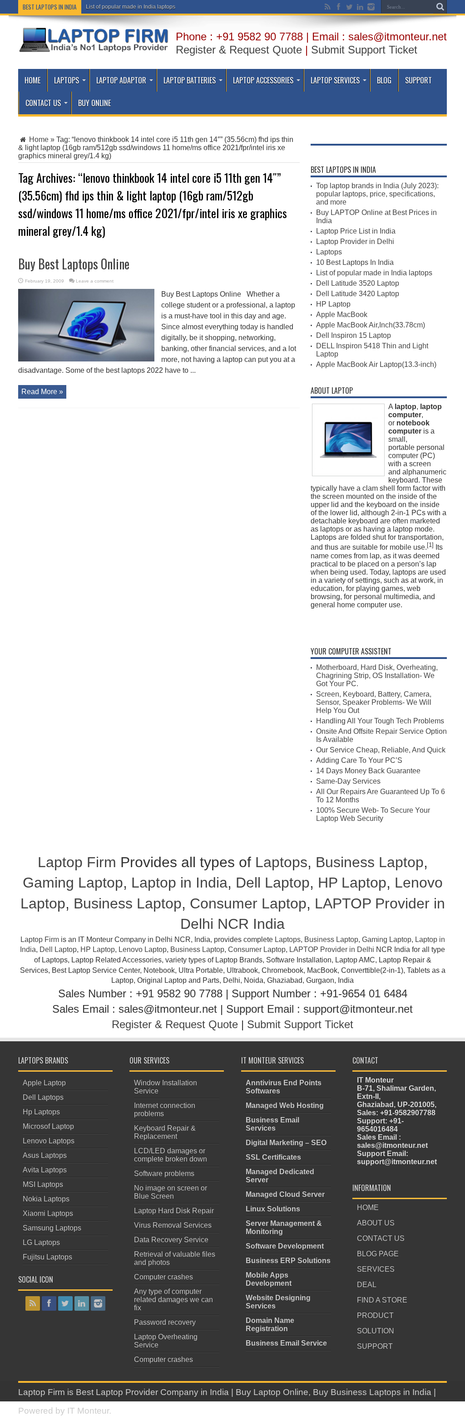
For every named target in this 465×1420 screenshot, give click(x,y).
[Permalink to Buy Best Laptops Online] (86, 359)
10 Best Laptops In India (355, 262)
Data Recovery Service (171, 1240)
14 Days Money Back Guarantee (368, 771)
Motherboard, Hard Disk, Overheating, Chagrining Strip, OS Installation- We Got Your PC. (377, 676)
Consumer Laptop (248, 903)
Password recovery (165, 1322)
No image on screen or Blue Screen (170, 1192)
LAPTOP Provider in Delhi (331, 949)
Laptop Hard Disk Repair (174, 1211)
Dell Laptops (43, 1097)
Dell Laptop (273, 882)
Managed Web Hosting (285, 1105)
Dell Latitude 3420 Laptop (357, 294)
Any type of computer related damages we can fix (173, 1300)
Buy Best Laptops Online (73, 263)
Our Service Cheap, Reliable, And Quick (380, 750)
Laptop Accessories (263, 80)
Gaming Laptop (73, 882)
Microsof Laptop (48, 1126)
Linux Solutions (273, 1209)
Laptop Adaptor (121, 80)
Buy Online (94, 103)
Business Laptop (370, 862)
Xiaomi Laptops (48, 1213)
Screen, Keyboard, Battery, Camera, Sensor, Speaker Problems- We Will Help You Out (373, 702)
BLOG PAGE (378, 1254)
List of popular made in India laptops (130, 7)
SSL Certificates (273, 1157)
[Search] (440, 7)
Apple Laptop (44, 1083)
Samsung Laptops (52, 1228)
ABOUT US (376, 1223)
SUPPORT (375, 1346)
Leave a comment (95, 280)
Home (32, 80)
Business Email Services (272, 1124)
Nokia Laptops (46, 1199)
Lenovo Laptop (143, 949)
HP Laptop (333, 304)
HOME (368, 1207)
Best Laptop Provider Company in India (152, 1392)
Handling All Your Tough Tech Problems (380, 721)
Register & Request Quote (239, 50)
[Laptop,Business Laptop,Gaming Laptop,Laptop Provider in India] (94, 51)
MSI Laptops (43, 1184)
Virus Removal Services (173, 1225)
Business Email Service (286, 1343)
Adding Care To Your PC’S (359, 760)
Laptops (66, 80)
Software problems (164, 1173)
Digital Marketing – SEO (286, 1143)
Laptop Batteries (189, 80)
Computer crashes (163, 1277)
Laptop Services (335, 80)
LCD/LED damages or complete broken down (170, 1155)
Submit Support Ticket (364, 50)
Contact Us (43, 103)
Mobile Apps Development (269, 1279)
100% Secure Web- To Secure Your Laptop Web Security (373, 814)
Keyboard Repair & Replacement (165, 1132)
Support (418, 80)
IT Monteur (88, 1410)
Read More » (42, 391)
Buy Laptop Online (272, 1392)
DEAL (366, 1284)
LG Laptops (41, 1242)
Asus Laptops (45, 1155)
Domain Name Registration (270, 1324)
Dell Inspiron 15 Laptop (353, 335)
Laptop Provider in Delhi (355, 241)
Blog (384, 80)
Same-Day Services (348, 781)
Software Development (285, 1246)
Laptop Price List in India (356, 231)
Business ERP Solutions (288, 1260)
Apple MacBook (341, 314)
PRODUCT (375, 1315)
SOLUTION (375, 1331)
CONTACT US (381, 1238)
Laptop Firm (77, 862)
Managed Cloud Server (285, 1194)
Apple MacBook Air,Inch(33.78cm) (370, 325)
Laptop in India (179, 882)
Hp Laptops (41, 1112)
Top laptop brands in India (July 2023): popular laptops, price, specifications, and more (377, 194)
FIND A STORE (382, 1300)
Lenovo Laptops (48, 1141)
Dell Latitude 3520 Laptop (357, 283)
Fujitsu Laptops (47, 1257)
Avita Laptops (45, 1170)
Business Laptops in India (381, 1392)
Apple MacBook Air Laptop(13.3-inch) (376, 364)
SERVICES (376, 1269)
